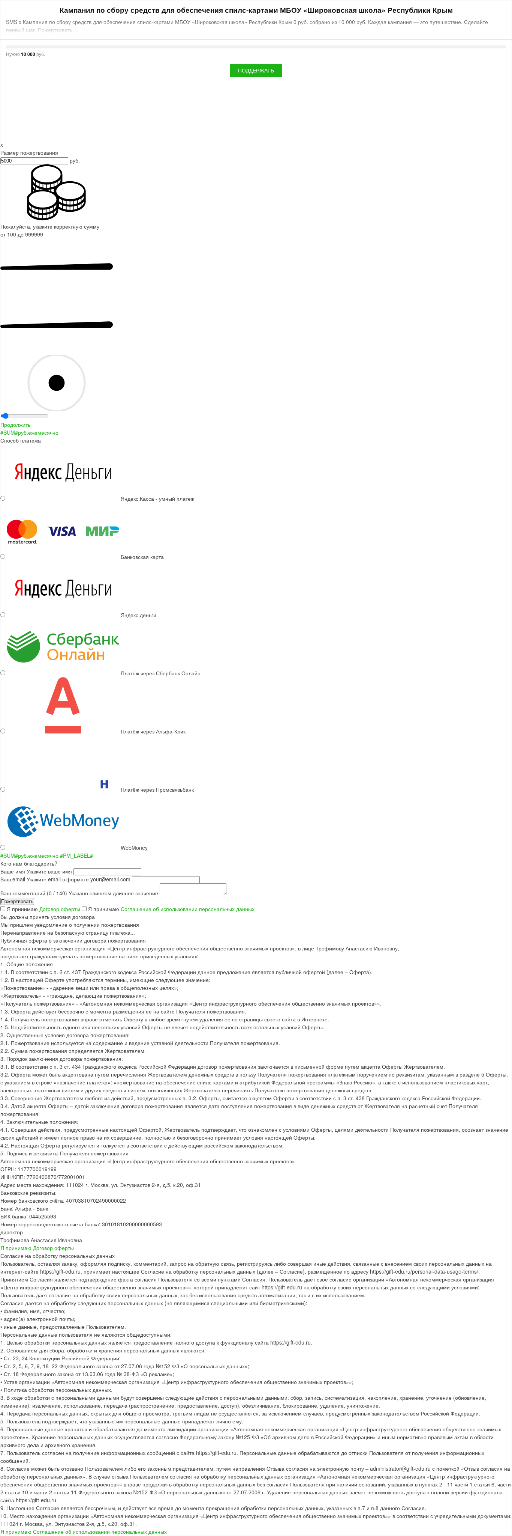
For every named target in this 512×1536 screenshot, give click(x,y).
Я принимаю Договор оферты (37, 1247)
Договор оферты (60, 909)
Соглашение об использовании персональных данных (188, 909)
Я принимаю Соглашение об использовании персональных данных (83, 1531)
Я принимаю (44, 909)
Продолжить (15, 424)
